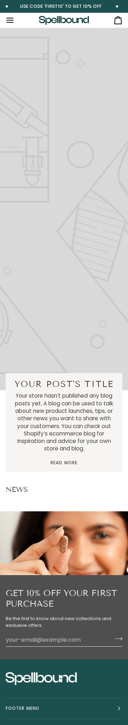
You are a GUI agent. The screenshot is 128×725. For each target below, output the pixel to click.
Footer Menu (22, 708)
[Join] (116, 639)
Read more (64, 463)
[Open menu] (16, 20)
